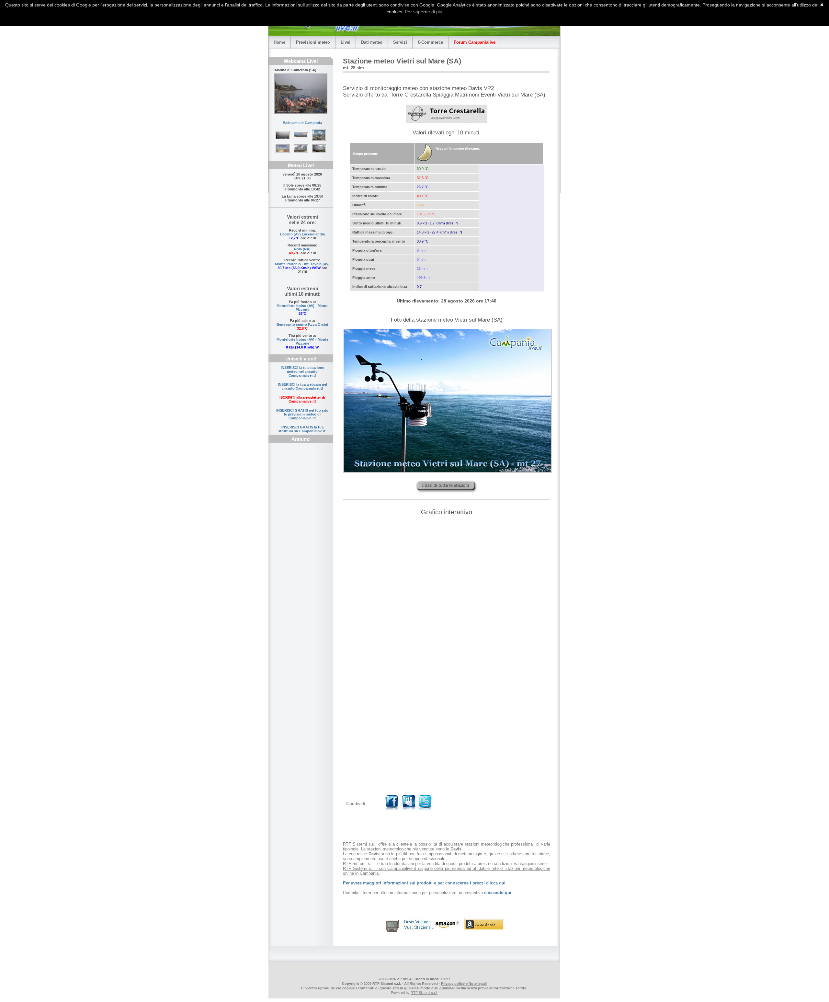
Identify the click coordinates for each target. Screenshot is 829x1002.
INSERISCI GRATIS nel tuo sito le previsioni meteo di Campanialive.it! (302, 414)
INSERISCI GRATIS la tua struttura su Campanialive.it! (302, 429)
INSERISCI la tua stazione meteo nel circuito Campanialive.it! (302, 371)
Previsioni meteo (313, 42)
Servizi (400, 42)
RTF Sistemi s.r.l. (424, 993)
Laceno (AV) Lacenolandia (302, 234)
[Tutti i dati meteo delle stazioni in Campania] (447, 494)
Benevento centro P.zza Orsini (302, 324)
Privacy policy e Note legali (464, 983)
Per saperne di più (423, 11)
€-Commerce (430, 42)
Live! (345, 42)
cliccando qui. (498, 892)
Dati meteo (371, 42)
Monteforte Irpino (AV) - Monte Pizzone (302, 308)
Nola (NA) (302, 249)
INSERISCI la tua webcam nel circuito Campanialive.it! (302, 386)
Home (279, 42)
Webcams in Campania (302, 123)
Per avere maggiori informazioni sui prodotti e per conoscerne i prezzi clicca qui (424, 883)
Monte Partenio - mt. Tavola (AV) (302, 264)
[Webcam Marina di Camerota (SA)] (300, 94)
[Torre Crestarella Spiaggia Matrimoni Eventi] (446, 113)
